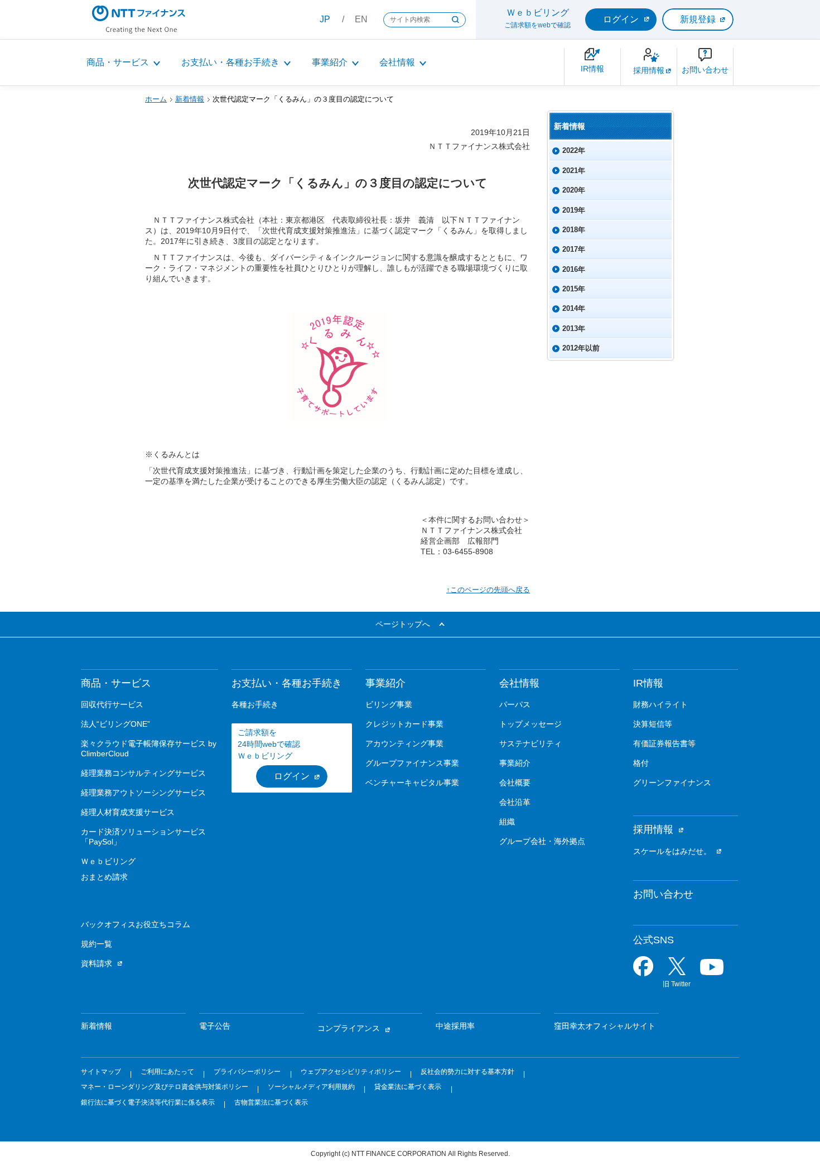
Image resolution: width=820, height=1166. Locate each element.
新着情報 (189, 99)
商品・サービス (117, 62)
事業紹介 (330, 62)
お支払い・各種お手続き (230, 62)
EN (361, 19)
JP (325, 19)
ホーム (156, 99)
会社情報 (397, 62)
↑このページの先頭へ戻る (488, 590)
